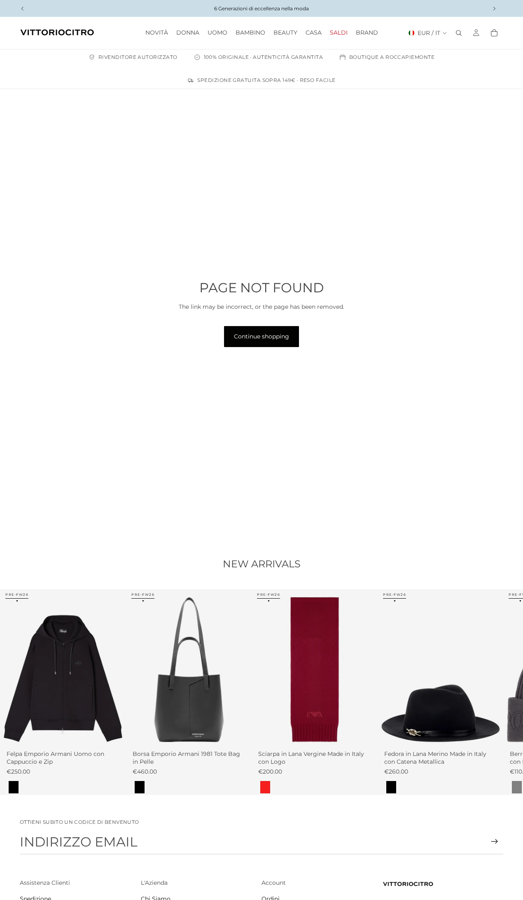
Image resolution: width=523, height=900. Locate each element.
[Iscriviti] (494, 841)
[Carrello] (494, 33)
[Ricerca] (459, 33)
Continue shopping (261, 336)
